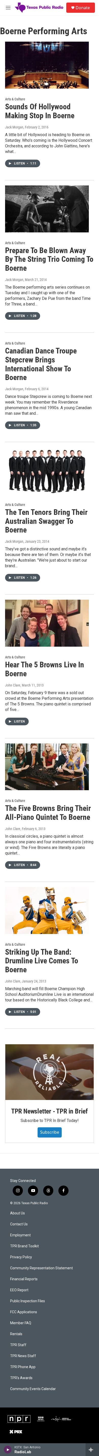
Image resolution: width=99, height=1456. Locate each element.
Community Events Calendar (33, 1389)
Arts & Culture (15, 99)
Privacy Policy (21, 1257)
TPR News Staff (23, 1356)
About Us (17, 1213)
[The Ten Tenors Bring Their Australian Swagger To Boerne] (47, 470)
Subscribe (49, 1132)
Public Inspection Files (27, 1301)
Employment (20, 1235)
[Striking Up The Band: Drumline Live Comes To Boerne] (47, 910)
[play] (8, 1449)
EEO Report (19, 1290)
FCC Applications (23, 1312)
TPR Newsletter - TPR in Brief (49, 1111)
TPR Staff (18, 1345)
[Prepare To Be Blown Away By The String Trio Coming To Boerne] (47, 208)
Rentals (16, 1334)
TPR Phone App (23, 1367)
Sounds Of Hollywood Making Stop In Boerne (39, 111)
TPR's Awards (21, 1378)
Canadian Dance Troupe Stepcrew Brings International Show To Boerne (41, 364)
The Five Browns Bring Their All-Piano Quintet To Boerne (48, 813)
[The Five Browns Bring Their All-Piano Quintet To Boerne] (47, 766)
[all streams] (92, 1449)
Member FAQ (20, 1323)
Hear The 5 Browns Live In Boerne (44, 669)
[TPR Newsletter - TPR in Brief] (49, 1072)
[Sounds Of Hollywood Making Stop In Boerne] (47, 65)
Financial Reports (24, 1279)
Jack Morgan (14, 127)
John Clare (12, 685)
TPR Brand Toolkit (24, 1246)
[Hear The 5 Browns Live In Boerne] (47, 623)
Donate (83, 7)
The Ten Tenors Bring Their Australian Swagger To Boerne (46, 521)
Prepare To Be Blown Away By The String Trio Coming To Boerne (49, 259)
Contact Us (19, 1224)
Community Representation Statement (41, 1268)
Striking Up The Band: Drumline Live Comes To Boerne (41, 961)
